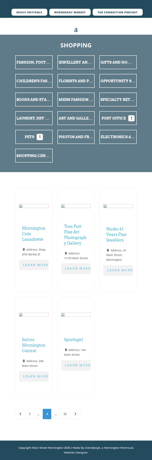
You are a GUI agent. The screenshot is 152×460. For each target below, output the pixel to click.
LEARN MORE (35, 264)
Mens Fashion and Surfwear (89, 100)
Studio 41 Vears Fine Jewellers (116, 234)
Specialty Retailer (121, 100)
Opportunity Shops (121, 81)
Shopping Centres (35, 156)
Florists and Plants (80, 81)
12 (65, 414)
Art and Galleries (78, 118)
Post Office (114, 118)
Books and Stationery (40, 100)
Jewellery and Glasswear (87, 62)
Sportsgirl (73, 339)
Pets (29, 137)
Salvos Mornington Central (33, 345)
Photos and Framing (81, 137)
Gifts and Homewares (124, 62)
